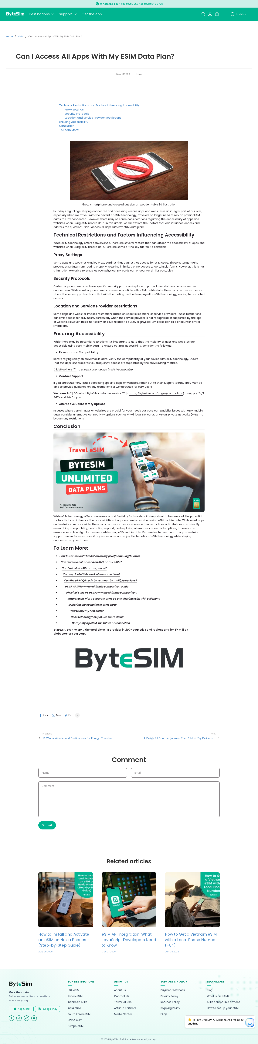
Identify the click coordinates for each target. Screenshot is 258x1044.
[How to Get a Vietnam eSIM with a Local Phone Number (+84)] (192, 899)
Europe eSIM (75, 1026)
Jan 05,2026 (172, 951)
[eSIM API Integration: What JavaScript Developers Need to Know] (129, 899)
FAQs (164, 1014)
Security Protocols (77, 114)
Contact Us (121, 996)
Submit (47, 825)
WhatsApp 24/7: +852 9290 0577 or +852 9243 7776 (131, 3)
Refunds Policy (170, 1002)
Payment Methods (173, 990)
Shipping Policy (170, 1008)
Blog (209, 990)
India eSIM (74, 1008)
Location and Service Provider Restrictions (93, 118)
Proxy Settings (74, 109)
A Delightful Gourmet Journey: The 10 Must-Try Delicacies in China (180, 738)
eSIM (20, 36)
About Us (120, 990)
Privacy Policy (169, 996)
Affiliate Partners (125, 1008)
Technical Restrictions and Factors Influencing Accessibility (99, 105)
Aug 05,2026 (45, 951)
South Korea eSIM (79, 1014)
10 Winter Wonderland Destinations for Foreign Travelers (77, 738)
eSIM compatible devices (223, 1002)
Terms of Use (123, 1002)
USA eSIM (73, 990)
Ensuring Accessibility (73, 122)
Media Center (123, 1014)
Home (9, 36)
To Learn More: (69, 130)
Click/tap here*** (65, 369)
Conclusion (66, 126)
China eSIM (75, 1020)
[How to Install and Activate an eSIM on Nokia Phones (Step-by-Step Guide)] (65, 899)
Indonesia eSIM (77, 1002)
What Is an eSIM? (218, 996)
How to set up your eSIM (223, 1008)
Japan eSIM (75, 996)
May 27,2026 (109, 951)
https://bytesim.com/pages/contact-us (156, 393)
